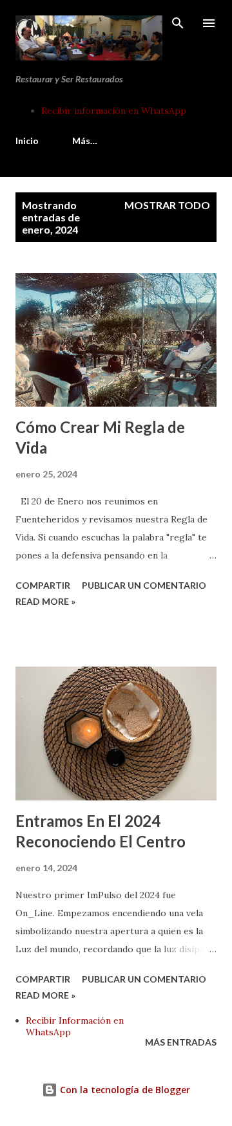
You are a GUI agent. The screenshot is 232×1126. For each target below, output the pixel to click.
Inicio (27, 140)
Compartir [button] (42, 585)
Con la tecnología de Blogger (123, 1090)
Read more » (45, 601)
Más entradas (181, 1042)
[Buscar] (178, 23)
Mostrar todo (167, 205)
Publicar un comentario (144, 585)
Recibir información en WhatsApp (113, 110)
